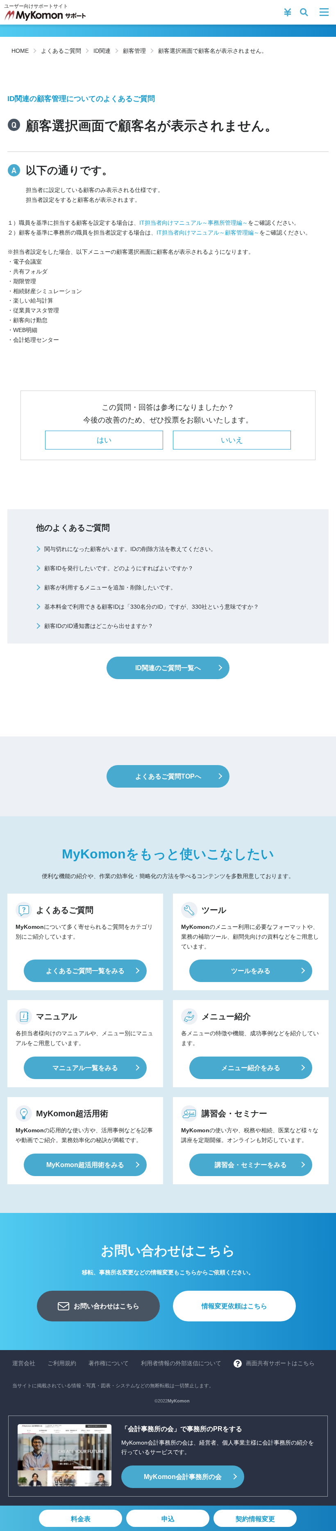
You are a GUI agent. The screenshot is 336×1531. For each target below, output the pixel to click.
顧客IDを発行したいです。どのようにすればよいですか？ (118, 568)
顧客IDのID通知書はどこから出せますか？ (98, 626)
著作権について (109, 1363)
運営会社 (23, 1363)
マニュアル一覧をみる (85, 1067)
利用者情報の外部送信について (181, 1363)
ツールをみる (250, 970)
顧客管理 (134, 50)
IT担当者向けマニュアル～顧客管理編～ (208, 232)
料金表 (81, 1518)
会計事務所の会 (183, 1476)
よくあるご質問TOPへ (168, 776)
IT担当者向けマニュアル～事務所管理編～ (193, 222)
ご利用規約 (62, 1363)
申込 (168, 1518)
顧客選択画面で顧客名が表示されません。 (212, 50)
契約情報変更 (255, 1518)
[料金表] (288, 12)
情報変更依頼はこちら (234, 1306)
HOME (20, 50)
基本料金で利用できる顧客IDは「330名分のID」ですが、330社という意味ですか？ (151, 606)
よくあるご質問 (61, 50)
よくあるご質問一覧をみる (85, 970)
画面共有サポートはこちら (280, 1363)
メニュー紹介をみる (250, 1067)
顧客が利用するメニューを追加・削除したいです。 (110, 587)
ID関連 (102, 50)
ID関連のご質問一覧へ (168, 667)
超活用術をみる (85, 1164)
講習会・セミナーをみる (251, 1164)
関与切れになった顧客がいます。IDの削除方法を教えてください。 (130, 549)
